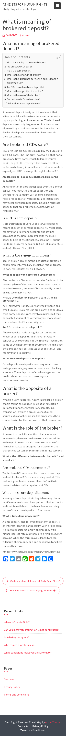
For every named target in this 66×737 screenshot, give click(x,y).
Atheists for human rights (25, 4)
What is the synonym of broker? (24, 74)
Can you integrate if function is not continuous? (31, 629)
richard (25, 35)
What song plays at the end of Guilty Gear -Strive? (35, 581)
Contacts (9, 679)
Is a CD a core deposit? (19, 70)
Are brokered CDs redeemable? (23, 99)
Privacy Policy (12, 687)
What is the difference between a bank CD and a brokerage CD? (32, 80)
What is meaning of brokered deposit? (27, 62)
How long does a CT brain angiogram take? (31, 590)
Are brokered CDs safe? (19, 66)
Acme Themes (53, 722)
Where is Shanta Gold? (17, 622)
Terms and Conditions (16, 694)
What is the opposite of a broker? (25, 91)
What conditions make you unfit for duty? (28, 652)
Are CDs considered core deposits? (25, 87)
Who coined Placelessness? (19, 645)
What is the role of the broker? (23, 95)
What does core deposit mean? (24, 103)
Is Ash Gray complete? (16, 637)
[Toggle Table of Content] (56, 58)
